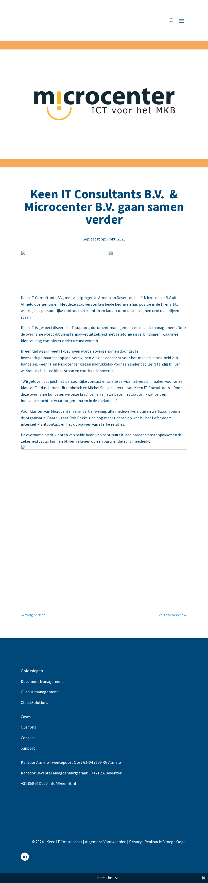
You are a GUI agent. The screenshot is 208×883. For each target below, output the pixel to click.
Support (28, 748)
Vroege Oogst (175, 841)
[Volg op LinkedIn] (25, 857)
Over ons (28, 727)
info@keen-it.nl (62, 783)
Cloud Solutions (34, 702)
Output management (39, 691)
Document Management (42, 681)
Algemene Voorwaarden (105, 841)
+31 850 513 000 (34, 783)
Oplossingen (32, 670)
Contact (28, 737)
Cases (26, 716)
